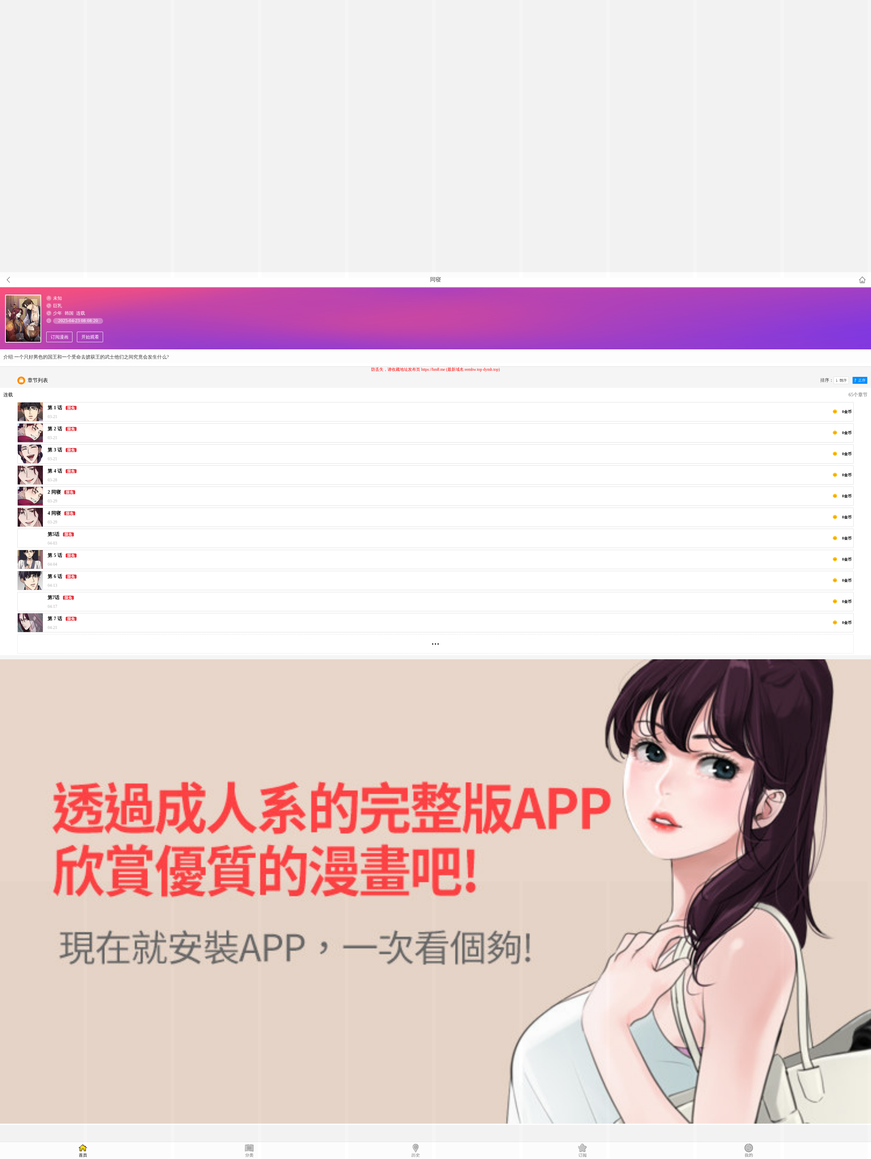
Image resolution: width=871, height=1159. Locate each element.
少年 (57, 313)
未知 (57, 298)
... (435, 641)
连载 (80, 313)
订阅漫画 (59, 337)
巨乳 (57, 305)
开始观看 (90, 337)
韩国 (69, 313)
